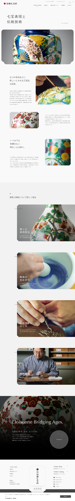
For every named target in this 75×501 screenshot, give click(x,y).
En (73, 1)
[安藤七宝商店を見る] (10, 4)
